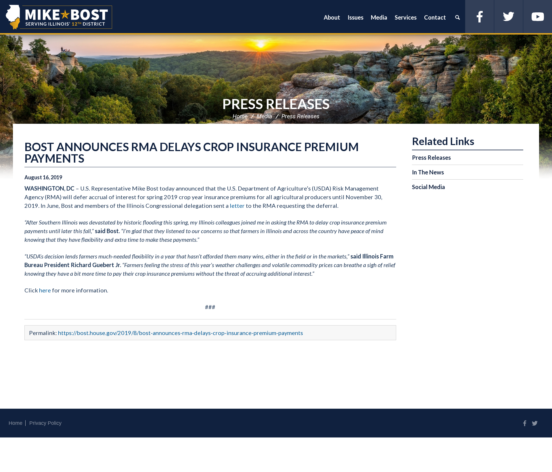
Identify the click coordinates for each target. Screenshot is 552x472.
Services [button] (406, 17)
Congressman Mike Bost (59, 17)
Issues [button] (355, 17)
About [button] (332, 17)
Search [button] (457, 17)
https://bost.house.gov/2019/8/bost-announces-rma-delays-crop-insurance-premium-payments (180, 332)
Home (240, 116)
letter (237, 205)
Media (264, 116)
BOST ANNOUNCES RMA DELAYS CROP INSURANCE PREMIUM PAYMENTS (191, 152)
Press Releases (276, 104)
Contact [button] (435, 17)
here (45, 290)
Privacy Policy (45, 423)
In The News (428, 172)
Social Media (428, 186)
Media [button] (379, 17)
